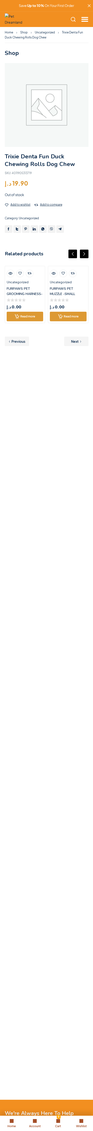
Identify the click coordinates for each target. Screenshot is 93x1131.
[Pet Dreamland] (15, 19)
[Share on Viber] (51, 229)
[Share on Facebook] (8, 229)
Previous (18, 341)
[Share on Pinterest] (26, 229)
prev (72, 254)
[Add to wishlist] (7, 205)
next (84, 254)
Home (9, 32)
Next (75, 341)
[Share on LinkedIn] (34, 229)
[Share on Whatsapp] (43, 229)
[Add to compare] (36, 205)
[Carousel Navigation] (46, 258)
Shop (24, 32)
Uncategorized (45, 32)
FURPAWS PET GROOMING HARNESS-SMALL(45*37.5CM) (24, 293)
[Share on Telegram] (60, 229)
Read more (27, 316)
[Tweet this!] (17, 229)
